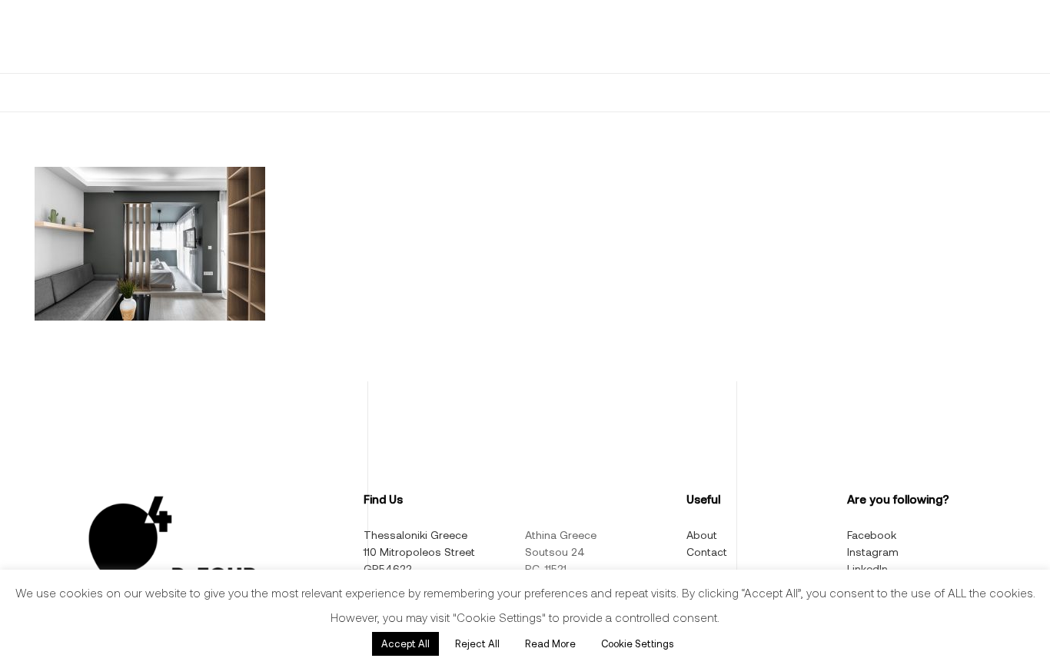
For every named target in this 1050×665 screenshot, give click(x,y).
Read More (550, 643)
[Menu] (47, 37)
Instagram (873, 551)
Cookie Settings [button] (637, 643)
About (701, 534)
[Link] (130, 37)
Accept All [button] (405, 643)
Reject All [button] (477, 643)
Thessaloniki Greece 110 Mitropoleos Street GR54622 (419, 551)
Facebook (871, 534)
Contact (706, 551)
